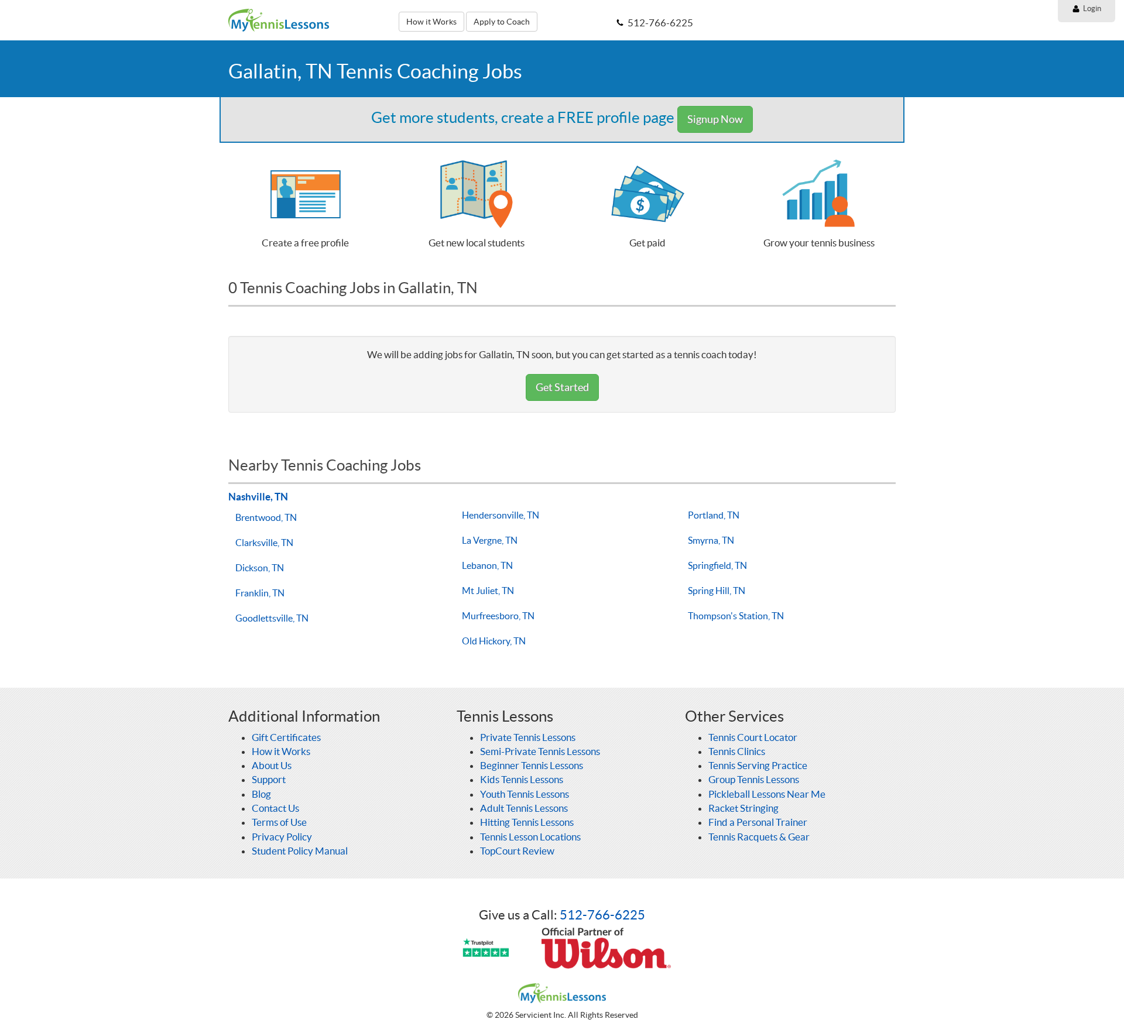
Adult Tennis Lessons (524, 808)
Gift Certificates (286, 737)
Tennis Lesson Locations (530, 836)
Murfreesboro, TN (498, 615)
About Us (272, 765)
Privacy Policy (282, 836)
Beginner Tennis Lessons (531, 765)
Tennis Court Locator (752, 737)
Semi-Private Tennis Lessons (540, 751)
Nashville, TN (258, 496)
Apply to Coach (502, 21)
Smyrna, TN (711, 540)
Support (269, 779)
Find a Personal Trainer (757, 822)
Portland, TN (713, 515)
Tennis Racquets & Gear (759, 836)
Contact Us (275, 808)
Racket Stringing (743, 808)
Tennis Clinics (736, 751)
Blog (261, 793)
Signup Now (715, 119)
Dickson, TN (259, 567)
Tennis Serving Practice (757, 765)
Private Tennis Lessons (527, 737)
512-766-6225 (602, 915)
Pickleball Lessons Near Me (766, 793)
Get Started (562, 387)
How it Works (431, 21)
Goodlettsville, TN (272, 618)
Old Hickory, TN (494, 641)
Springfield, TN (717, 565)
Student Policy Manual (300, 850)
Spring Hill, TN (716, 590)
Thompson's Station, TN (736, 615)
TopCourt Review (517, 850)
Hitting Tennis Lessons (527, 822)
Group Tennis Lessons (753, 779)
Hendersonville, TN (500, 515)
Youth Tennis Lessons (524, 793)
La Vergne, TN (490, 540)
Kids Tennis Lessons (521, 779)
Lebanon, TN (487, 565)
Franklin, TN (260, 593)
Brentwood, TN (266, 517)
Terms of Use (279, 822)
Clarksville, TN (264, 542)
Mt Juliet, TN (488, 590)
